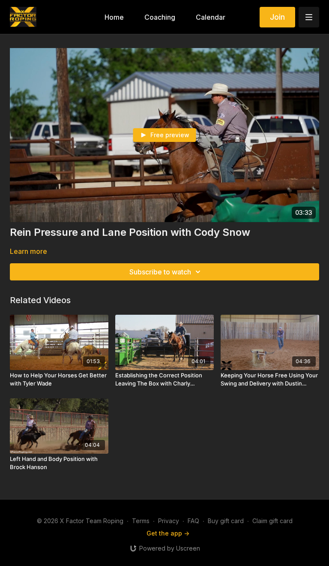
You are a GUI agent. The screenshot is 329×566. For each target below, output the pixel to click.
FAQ (193, 520)
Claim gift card (272, 520)
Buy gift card (226, 520)
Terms (141, 520)
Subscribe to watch (160, 272)
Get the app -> (168, 533)
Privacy (168, 520)
